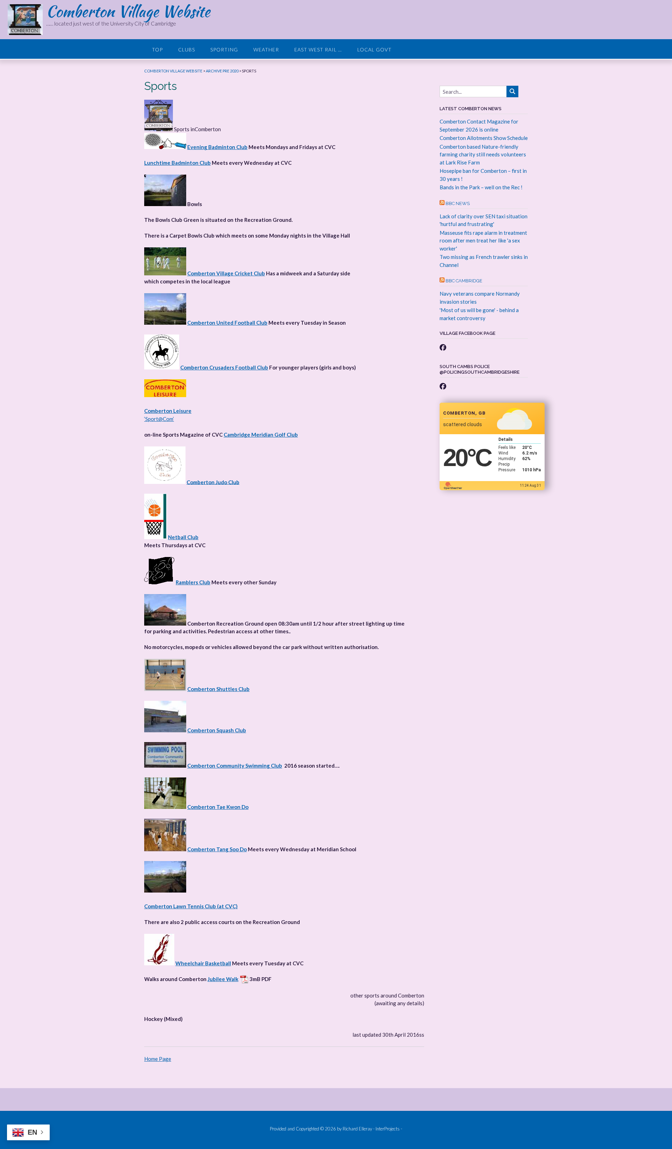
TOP (157, 49)
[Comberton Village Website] (27, 19)
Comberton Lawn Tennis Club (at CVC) (191, 906)
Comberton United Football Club (227, 322)
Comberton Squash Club (216, 730)
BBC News (458, 203)
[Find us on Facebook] (443, 347)
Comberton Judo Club (213, 482)
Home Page (157, 1059)
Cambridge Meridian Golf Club (261, 434)
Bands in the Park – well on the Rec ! (481, 187)
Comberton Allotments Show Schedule (484, 138)
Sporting (224, 49)
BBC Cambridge (464, 280)
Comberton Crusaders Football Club (224, 367)
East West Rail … (318, 49)
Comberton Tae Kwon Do (217, 807)
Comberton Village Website (128, 11)
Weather (266, 49)
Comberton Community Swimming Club (234, 765)
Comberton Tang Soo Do (217, 849)
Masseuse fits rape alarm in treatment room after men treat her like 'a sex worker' (483, 241)
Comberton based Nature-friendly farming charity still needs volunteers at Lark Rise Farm (483, 154)
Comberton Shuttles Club (218, 689)
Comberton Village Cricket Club (226, 273)
